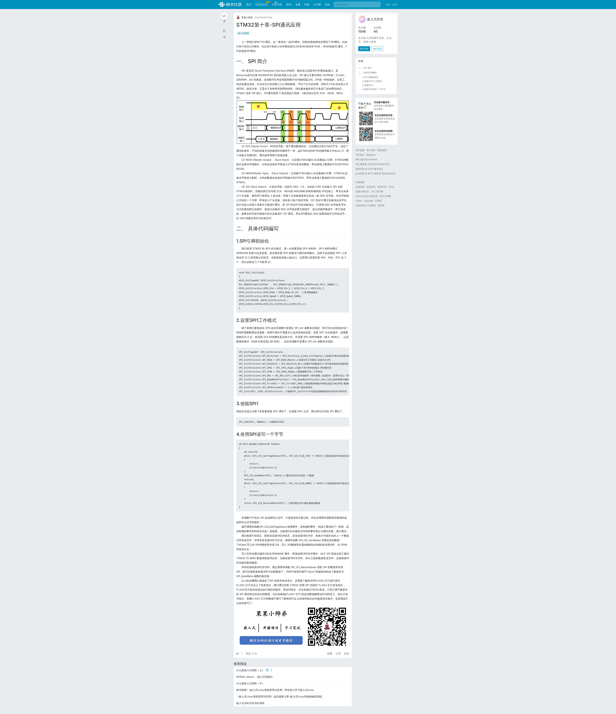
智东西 (381, 205)
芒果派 (378, 200)
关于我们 (360, 154)
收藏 (330, 653)
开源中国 (381, 186)
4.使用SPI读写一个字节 (374, 89)
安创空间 (371, 186)
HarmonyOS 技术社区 (367, 196)
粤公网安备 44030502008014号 (372, 164)
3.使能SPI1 (367, 85)
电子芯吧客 (385, 196)
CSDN (359, 200)
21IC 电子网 (377, 191)
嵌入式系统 (243, 33)
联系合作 (371, 154)
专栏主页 (377, 48)
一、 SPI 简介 (365, 67)
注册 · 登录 (391, 4)
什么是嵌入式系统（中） (250, 683)
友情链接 (360, 182)
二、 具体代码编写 (367, 72)
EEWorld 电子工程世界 (370, 173)
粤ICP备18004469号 (366, 159)
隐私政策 (381, 150)
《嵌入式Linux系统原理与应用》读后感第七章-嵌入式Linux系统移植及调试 (279, 696)
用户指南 (360, 150)
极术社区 (230, 4)
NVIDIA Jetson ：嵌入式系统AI (254, 676)
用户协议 (371, 150)
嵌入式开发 (375, 19)
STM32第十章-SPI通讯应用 (268, 25)
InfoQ (391, 186)
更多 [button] (346, 653)
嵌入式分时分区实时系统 (250, 703)
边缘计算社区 (362, 191)
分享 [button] (339, 653)
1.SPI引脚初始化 (370, 77)
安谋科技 (360, 186)
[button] (224, 37)
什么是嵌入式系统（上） (254, 670)
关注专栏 (364, 48)
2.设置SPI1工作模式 (372, 81)
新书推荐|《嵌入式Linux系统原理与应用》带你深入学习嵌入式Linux (275, 690)
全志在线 (368, 200)
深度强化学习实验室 (366, 205)
